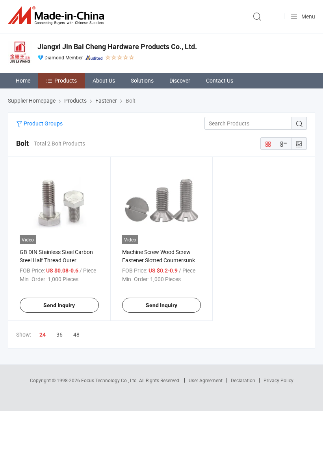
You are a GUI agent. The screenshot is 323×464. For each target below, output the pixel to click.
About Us (104, 80)
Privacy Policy (278, 380)
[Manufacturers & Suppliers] (57, 15)
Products (65, 80)
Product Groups (42, 123)
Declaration (243, 380)
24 (42, 334)
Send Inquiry (59, 305)
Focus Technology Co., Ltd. (110, 380)
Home (23, 80)
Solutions (142, 80)
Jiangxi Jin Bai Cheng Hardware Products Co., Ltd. (117, 46)
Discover (179, 80)
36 (59, 334)
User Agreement (206, 380)
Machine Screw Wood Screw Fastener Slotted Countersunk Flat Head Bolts (158, 260)
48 (76, 334)
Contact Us (219, 80)
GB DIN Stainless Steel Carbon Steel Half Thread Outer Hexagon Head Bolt (56, 260)
